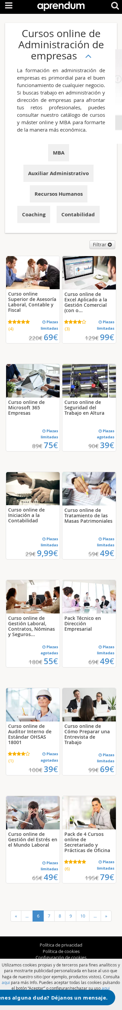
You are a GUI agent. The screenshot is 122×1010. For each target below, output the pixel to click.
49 (107, 553)
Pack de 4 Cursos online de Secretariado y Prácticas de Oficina (87, 842)
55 (51, 661)
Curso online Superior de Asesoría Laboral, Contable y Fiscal (32, 302)
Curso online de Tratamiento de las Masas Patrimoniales (88, 515)
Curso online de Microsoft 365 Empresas (26, 407)
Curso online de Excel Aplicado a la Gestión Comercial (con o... (85, 302)
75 (51, 445)
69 (51, 337)
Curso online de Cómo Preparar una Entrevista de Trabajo (87, 734)
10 (82, 916)
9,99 (47, 553)
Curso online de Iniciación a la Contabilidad (26, 515)
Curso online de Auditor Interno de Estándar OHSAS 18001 (30, 734)
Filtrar (100, 244)
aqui (6, 982)
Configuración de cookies (61, 957)
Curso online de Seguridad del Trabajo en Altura (84, 407)
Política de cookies (61, 951)
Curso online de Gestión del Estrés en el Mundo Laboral (32, 839)
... (26, 916)
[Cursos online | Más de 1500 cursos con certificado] (61, 5)
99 (107, 337)
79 (107, 877)
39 (107, 445)
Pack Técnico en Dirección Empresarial (82, 623)
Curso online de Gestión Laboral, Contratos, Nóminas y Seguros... (31, 626)
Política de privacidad (61, 945)
